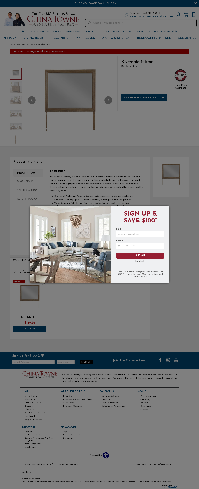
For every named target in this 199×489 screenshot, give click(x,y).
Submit (140, 255)
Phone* (119, 241)
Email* (119, 229)
